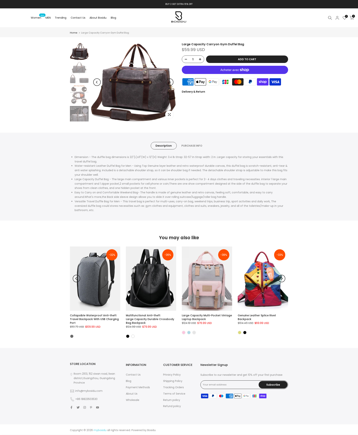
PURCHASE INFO (191, 145)
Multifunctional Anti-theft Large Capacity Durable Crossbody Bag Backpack (150, 319)
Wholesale (132, 400)
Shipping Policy (172, 381)
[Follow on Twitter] (78, 407)
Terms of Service (174, 394)
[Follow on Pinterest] (91, 407)
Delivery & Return (193, 92)
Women (37, 17)
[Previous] (97, 82)
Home (73, 32)
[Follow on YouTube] (97, 407)
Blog (113, 18)
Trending (60, 18)
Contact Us (78, 18)
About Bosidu (98, 18)
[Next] (169, 82)
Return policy (171, 400)
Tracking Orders (173, 387)
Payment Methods (138, 387)
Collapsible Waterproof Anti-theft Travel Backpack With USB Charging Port (94, 319)
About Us (131, 394)
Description (164, 145)
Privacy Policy (172, 375)
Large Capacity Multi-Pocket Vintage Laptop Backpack (207, 317)
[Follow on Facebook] (71, 407)
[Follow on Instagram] (84, 407)
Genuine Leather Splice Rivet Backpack (257, 317)
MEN (48, 18)
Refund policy (172, 406)
